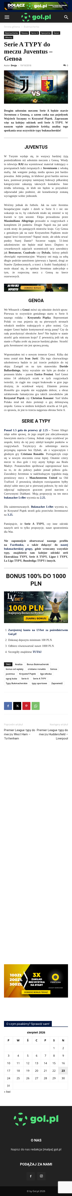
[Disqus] (36, 802)
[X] (17, 706)
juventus (10, 673)
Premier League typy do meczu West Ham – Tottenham (19, 734)
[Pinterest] (26, 706)
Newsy (24, 33)
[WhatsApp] (36, 706)
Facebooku (16, 544)
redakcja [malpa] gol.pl (46, 1149)
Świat (56, 33)
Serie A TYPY (39, 678)
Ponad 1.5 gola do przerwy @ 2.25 (26, 430)
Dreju (14, 65)
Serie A (34, 33)
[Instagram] (41, 1176)
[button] (6, 17)
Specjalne (45, 33)
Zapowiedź (57, 683)
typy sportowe (39, 683)
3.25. (10, 514)
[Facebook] (8, 706)
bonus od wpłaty (14, 668)
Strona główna (12, 26)
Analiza (18, 664)
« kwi (7, 1092)
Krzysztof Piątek (27, 673)
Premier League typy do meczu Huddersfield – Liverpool (52, 734)
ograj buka (11, 678)
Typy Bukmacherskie (16, 683)
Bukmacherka (31, 26)
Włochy (8, 37)
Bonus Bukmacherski (38, 664)
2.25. (43, 497)
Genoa (53, 668)
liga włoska (46, 673)
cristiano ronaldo (37, 668)
